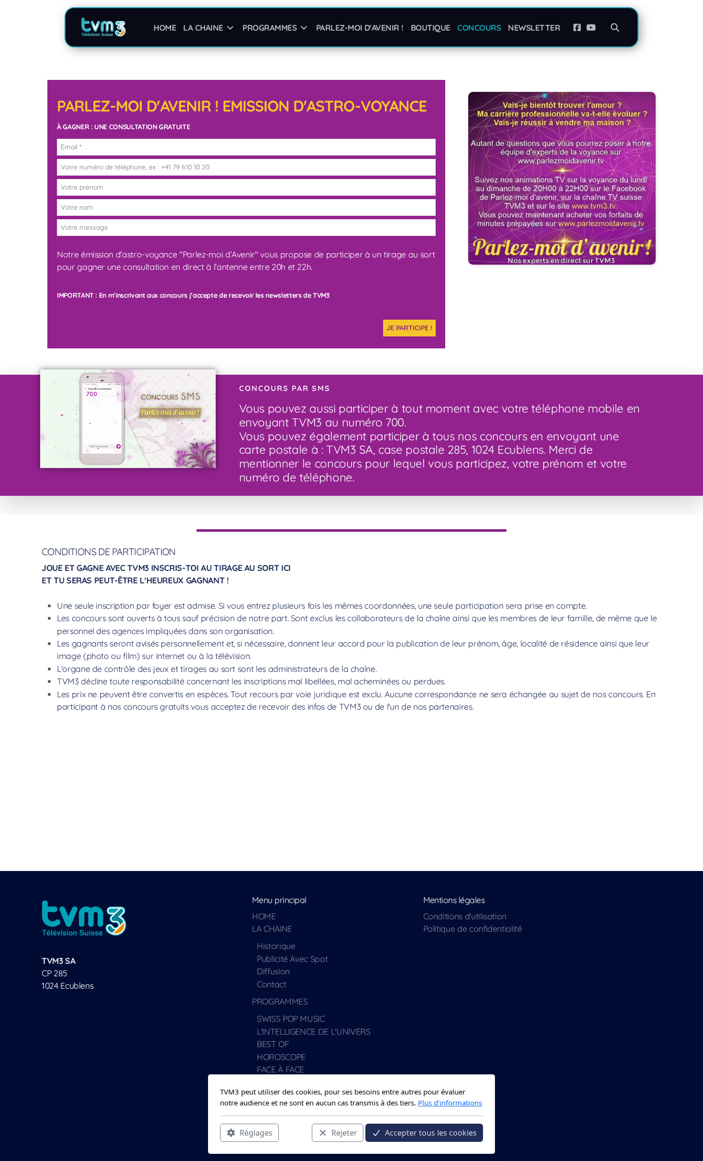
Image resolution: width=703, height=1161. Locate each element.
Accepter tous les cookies (431, 1133)
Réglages (256, 1133)
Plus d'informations (450, 1102)
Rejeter (344, 1133)
